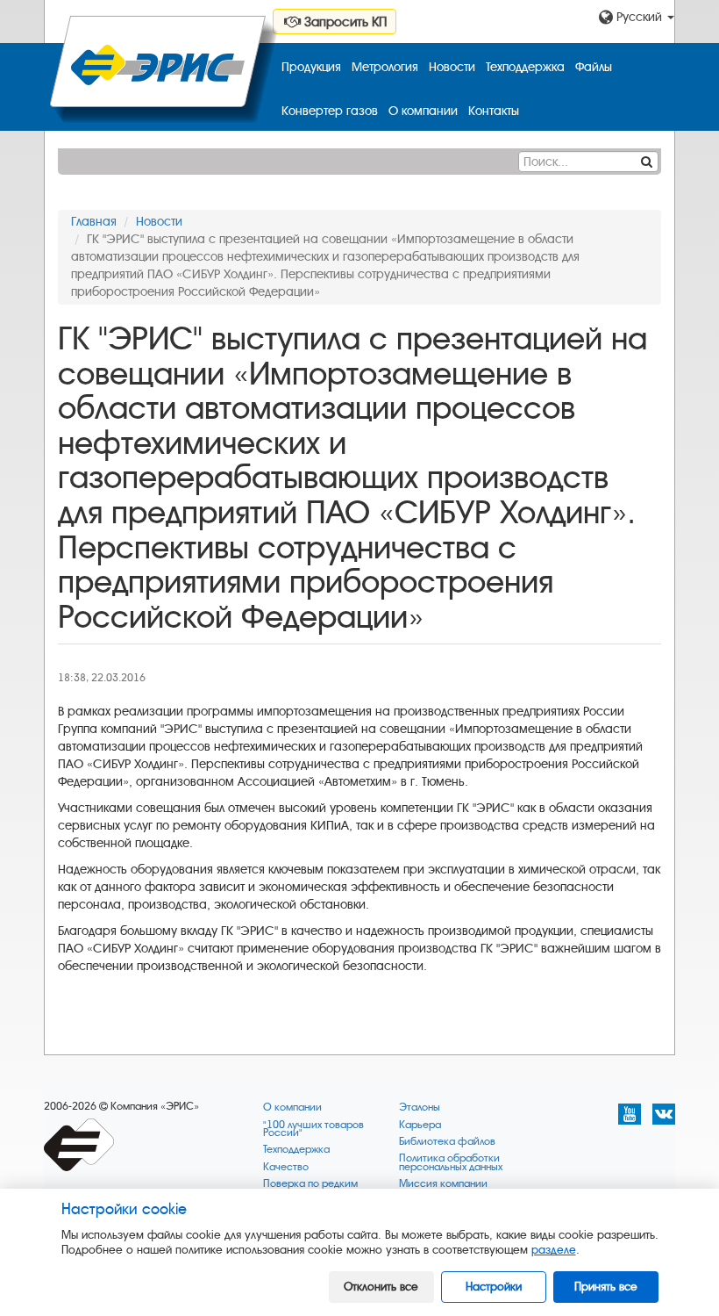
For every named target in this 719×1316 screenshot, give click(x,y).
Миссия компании (443, 1184)
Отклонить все (381, 1286)
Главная (94, 221)
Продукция (311, 67)
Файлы (593, 67)
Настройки (494, 1286)
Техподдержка (525, 67)
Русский (639, 17)
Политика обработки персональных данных (450, 1162)
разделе (553, 1249)
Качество (286, 1167)
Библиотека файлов (447, 1142)
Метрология (385, 67)
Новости (452, 67)
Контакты (493, 111)
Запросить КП (344, 22)
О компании (423, 111)
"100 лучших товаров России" (313, 1129)
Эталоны (419, 1107)
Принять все (605, 1286)
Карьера (420, 1125)
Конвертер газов (329, 111)
